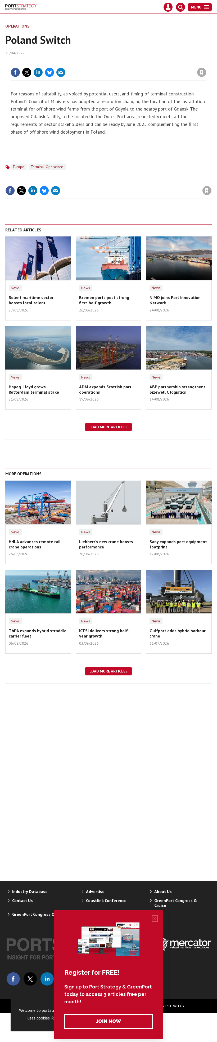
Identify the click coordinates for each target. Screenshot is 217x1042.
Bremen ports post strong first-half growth (104, 300)
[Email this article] (61, 72)
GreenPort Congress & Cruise (175, 903)
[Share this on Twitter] (26, 72)
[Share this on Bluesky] (49, 72)
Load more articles (108, 427)
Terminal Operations (47, 166)
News (15, 287)
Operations (17, 26)
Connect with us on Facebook (13, 979)
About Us (163, 891)
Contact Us (22, 900)
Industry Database (30, 891)
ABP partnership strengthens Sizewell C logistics (178, 389)
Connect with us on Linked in (47, 979)
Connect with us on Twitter (30, 979)
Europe (18, 166)
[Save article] (201, 72)
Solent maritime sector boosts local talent (31, 300)
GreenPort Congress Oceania (39, 914)
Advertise (95, 891)
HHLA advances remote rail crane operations (35, 544)
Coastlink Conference (106, 900)
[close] (205, 61)
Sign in (139, 61)
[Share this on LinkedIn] (38, 72)
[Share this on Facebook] (15, 72)
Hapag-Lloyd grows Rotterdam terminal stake (34, 389)
